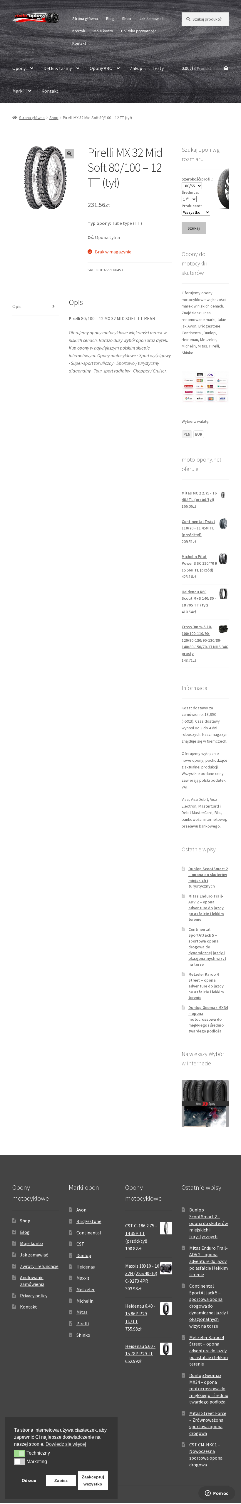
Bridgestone (88, 1221)
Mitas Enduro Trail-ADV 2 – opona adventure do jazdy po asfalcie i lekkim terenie (206, 907)
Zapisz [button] (61, 1480)
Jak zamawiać (151, 18)
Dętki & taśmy (57, 68)
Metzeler (85, 1289)
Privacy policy (33, 1296)
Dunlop (83, 1255)
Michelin (84, 1301)
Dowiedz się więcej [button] (66, 1444)
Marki (18, 91)
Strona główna (85, 18)
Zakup (136, 68)
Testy (158, 68)
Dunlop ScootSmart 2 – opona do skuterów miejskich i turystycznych (208, 1223)
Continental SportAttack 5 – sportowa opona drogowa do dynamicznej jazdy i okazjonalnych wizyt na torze (207, 947)
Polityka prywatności (139, 31)
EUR (198, 434)
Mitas (82, 1312)
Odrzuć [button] (29, 1480)
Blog (110, 18)
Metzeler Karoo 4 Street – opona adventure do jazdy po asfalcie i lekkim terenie (206, 986)
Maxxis (83, 1278)
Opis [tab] (16, 306)
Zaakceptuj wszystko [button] (93, 1480)
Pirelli (82, 1323)
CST (80, 1244)
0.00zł (196, 68)
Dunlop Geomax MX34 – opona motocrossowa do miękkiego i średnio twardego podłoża (208, 1019)
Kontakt (79, 43)
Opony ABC (101, 68)
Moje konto (103, 31)
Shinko (83, 1335)
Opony (19, 68)
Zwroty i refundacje (39, 1266)
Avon (81, 1210)
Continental (88, 1233)
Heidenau (85, 1267)
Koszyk (78, 31)
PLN (186, 434)
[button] (69, 153)
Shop (126, 18)
